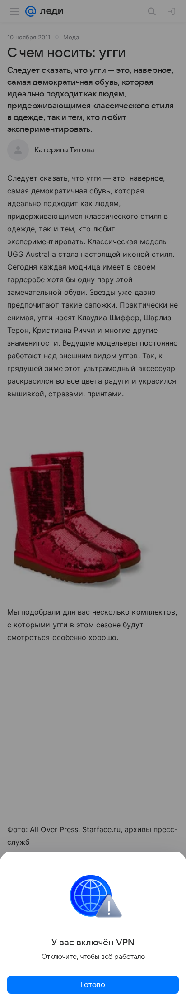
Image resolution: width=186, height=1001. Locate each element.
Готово (93, 985)
